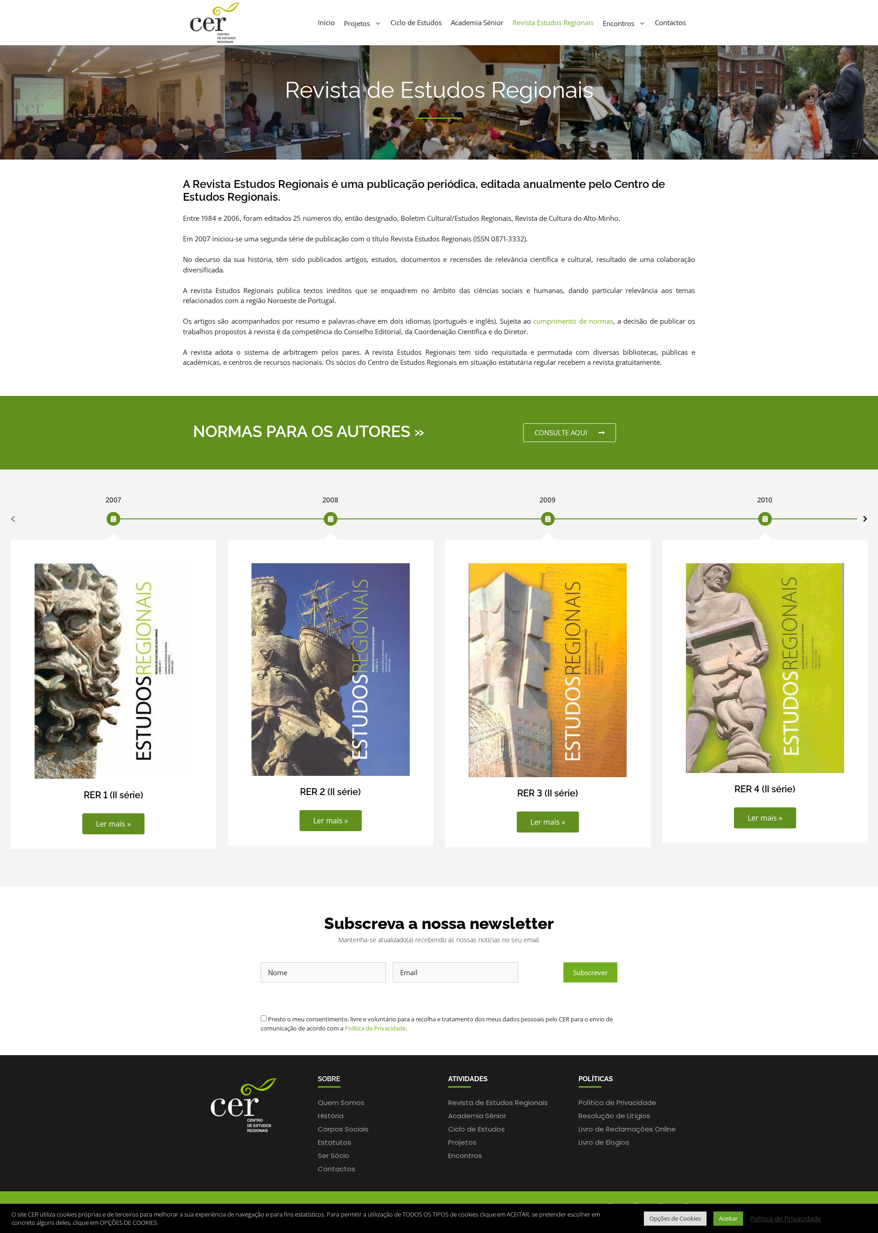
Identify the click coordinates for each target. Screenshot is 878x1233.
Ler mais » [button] (113, 824)
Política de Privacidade (375, 1028)
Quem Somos (341, 1102)
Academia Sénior (477, 22)
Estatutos (334, 1142)
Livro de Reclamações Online (627, 1129)
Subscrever (590, 972)
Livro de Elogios (603, 1142)
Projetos (357, 22)
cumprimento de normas (573, 321)
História (330, 1116)
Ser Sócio (333, 1155)
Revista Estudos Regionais (553, 22)
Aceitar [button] (728, 1218)
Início (326, 22)
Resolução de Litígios (614, 1116)
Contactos (670, 22)
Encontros (618, 22)
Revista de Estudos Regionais (498, 1102)
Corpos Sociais (343, 1129)
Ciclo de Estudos (416, 22)
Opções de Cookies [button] (675, 1218)
